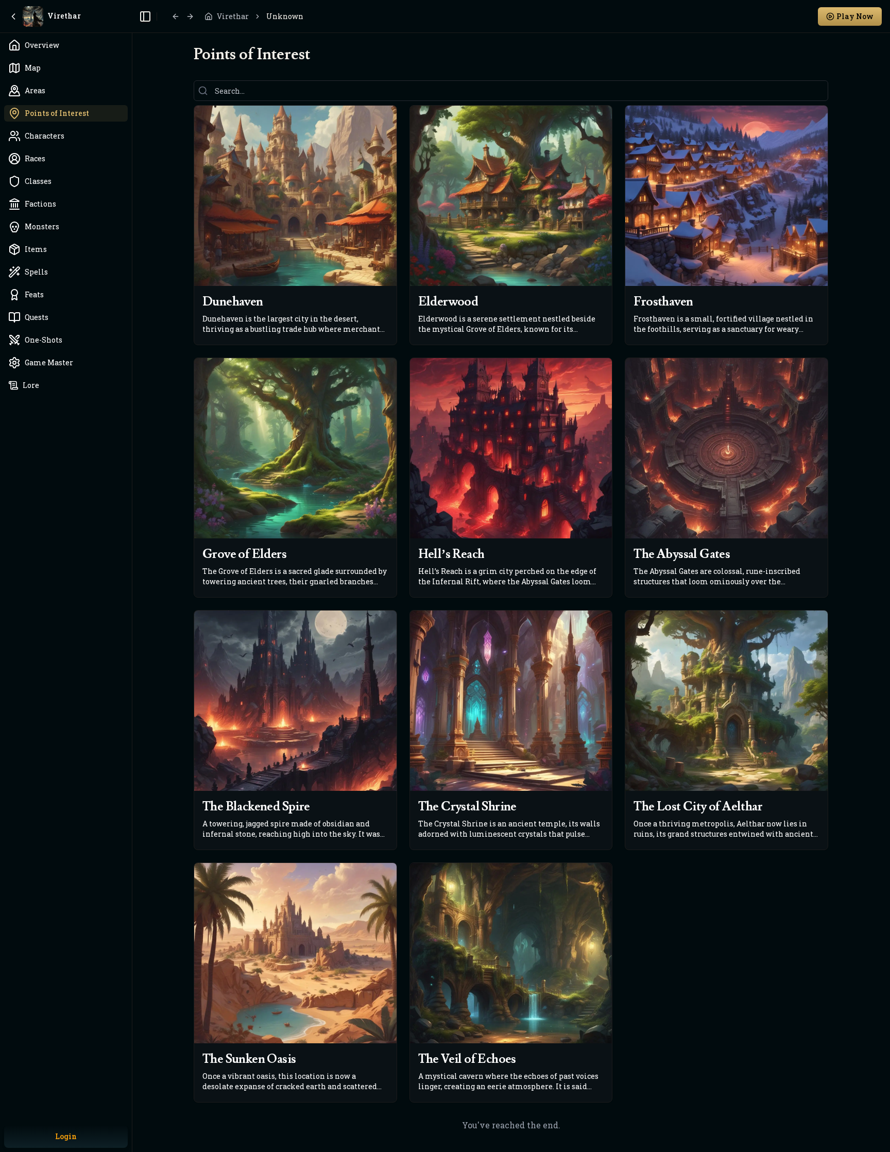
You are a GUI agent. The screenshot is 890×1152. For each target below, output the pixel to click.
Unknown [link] (284, 16)
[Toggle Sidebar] (132, 576)
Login (66, 1136)
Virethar (233, 16)
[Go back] (175, 16)
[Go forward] (190, 16)
